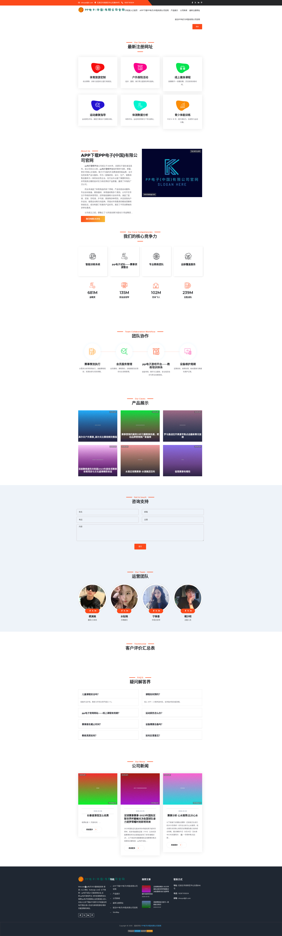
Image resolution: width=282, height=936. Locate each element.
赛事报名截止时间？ (92, 724)
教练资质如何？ (89, 735)
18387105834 (129, 3)
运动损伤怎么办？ (154, 713)
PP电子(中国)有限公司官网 (151, 926)
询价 (197, 27)
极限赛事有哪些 (182, 471)
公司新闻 (183, 10)
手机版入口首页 (131, 10)
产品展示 (174, 10)
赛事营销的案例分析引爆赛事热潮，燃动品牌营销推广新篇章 (140, 435)
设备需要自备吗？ (154, 724)
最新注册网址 (194, 10)
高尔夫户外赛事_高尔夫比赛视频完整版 (98, 437)
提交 (140, 546)
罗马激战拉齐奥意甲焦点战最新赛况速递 (182, 435)
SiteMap (116, 912)
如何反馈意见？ (153, 735)
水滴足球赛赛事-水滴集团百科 (140, 471)
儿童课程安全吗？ (91, 694)
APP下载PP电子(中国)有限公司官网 (154, 10)
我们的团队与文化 (93, 219)
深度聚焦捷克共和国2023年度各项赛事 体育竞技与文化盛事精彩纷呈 (98, 470)
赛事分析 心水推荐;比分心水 (182, 815)
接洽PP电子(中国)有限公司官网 (187, 19)
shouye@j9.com (87, 3)
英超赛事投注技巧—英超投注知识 (161, 903)
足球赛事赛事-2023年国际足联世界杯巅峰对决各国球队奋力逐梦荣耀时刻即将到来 (140, 818)
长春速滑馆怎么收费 (98, 815)
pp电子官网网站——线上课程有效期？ (101, 713)
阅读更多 (89, 829)
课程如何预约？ (153, 694)
